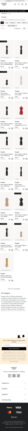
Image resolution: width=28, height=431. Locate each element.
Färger (18, 22)
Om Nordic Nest (6, 400)
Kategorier (12, 22)
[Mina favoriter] (19, 4)
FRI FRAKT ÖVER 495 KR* (15, 1)
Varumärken (4, 13)
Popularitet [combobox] (17, 28)
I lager (6, 22)
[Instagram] (14, 375)
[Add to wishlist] (9, 68)
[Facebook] (10, 375)
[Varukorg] (22, 4)
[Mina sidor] (15, 4)
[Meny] (26, 4)
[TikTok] (18, 375)
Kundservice (5, 383)
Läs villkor (16, 361)
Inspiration (5, 394)
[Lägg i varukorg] (12, 67)
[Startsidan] (4, 4)
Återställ (3, 25)
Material (24, 22)
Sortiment (4, 388)
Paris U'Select (11, 25)
